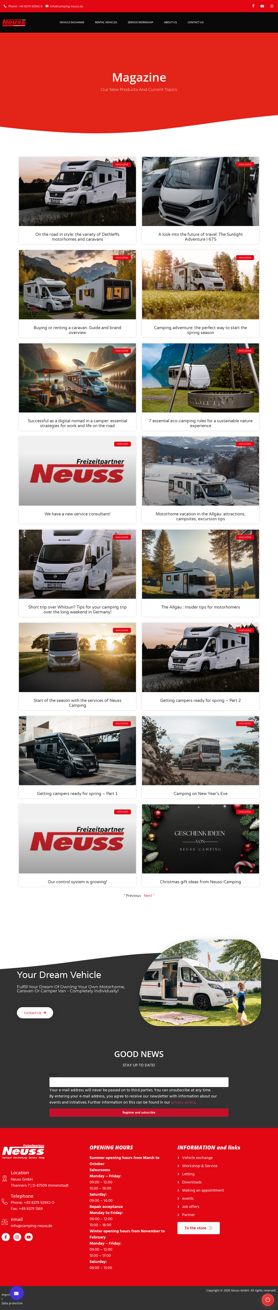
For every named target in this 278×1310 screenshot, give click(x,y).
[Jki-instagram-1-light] (17, 1237)
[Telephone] (5, 1202)
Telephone (22, 1196)
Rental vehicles (106, 22)
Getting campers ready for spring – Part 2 (200, 700)
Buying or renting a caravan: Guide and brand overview (77, 330)
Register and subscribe (139, 1112)
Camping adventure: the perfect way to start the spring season (200, 330)
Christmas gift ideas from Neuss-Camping (200, 882)
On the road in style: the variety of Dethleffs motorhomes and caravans (77, 237)
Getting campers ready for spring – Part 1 (77, 793)
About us (170, 22)
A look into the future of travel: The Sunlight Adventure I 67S (200, 237)
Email (54, 1074)
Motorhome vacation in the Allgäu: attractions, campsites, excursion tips (200, 517)
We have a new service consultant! (78, 514)
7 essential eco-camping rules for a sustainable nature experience (201, 423)
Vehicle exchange (72, 22)
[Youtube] (29, 1237)
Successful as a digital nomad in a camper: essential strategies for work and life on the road (77, 423)
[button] (17, 1293)
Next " (149, 895)
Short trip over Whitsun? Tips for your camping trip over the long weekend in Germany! (77, 610)
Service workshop (140, 22)
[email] (5, 1222)
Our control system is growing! (77, 882)
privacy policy (183, 1102)
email (17, 1219)
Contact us (196, 22)
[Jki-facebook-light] (6, 1237)
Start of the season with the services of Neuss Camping (77, 703)
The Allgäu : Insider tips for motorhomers (200, 607)
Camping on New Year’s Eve (201, 793)
